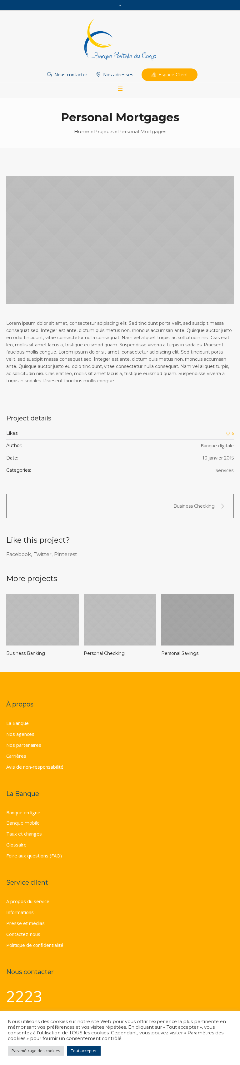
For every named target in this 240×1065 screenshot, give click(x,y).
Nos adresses (118, 74)
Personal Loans (186, 653)
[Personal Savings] (128, 620)
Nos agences (20, 734)
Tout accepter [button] (84, 1050)
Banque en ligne (23, 812)
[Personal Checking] (51, 620)
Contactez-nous (23, 934)
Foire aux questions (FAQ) (34, 855)
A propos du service (27, 901)
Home (81, 131)
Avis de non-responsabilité (34, 767)
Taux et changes (24, 834)
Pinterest (65, 554)
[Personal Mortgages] (120, 240)
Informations (20, 912)
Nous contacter (71, 74)
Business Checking (194, 506)
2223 (24, 996)
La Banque (17, 723)
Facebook (18, 554)
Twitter (42, 554)
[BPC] (120, 40)
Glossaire (16, 844)
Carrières (16, 756)
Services (225, 470)
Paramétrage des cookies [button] (36, 1050)
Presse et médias (25, 923)
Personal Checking (35, 653)
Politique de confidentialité (34, 945)
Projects (103, 131)
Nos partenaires (23, 745)
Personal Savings (111, 653)
